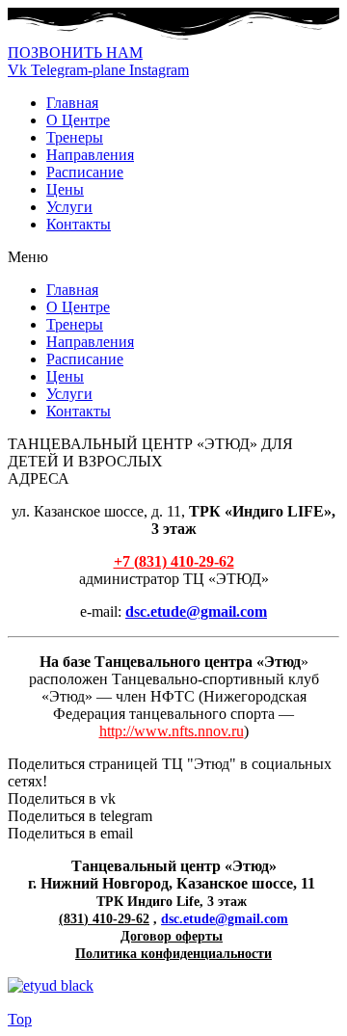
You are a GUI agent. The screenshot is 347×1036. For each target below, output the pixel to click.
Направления (90, 154)
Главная (72, 102)
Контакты (78, 224)
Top (20, 1019)
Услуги (69, 207)
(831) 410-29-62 (104, 919)
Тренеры (74, 137)
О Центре (78, 120)
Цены (65, 189)
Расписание (84, 172)
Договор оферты (171, 936)
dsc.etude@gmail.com (224, 919)
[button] (75, 52)
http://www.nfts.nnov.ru (171, 731)
